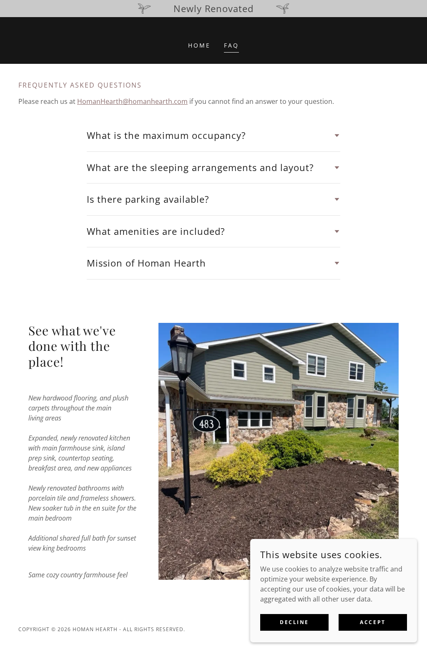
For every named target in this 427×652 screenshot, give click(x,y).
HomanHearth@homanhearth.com (132, 101)
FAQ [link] (231, 45)
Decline (294, 622)
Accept (372, 622)
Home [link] (199, 45)
